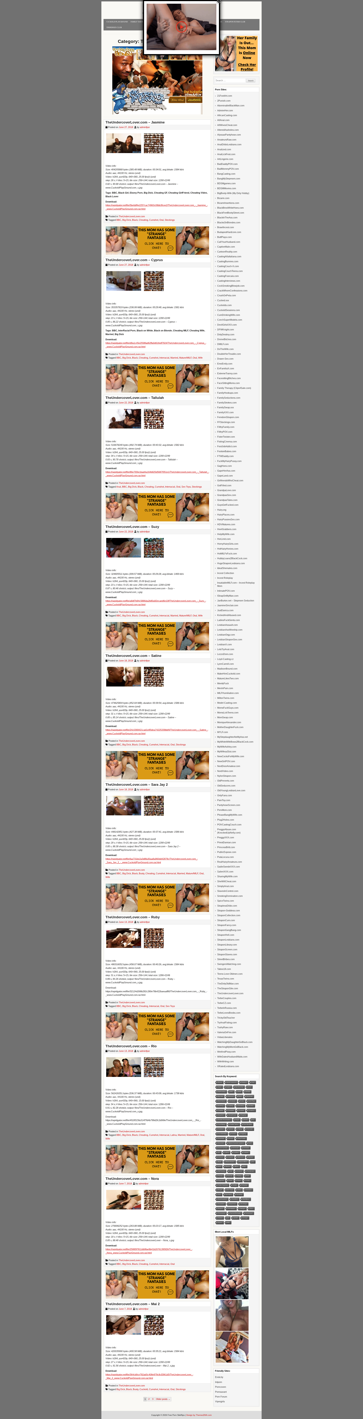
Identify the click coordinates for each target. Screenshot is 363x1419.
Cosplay (220, 1110)
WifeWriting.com (225, 1061)
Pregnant (221, 1180)
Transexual (249, 1213)
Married (174, 358)
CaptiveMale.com (226, 247)
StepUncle (232, 1204)
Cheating (143, 220)
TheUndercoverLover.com (132, 216)
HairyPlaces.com (225, 514)
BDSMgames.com (226, 183)
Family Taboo (234, 1124)
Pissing (239, 1176)
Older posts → (163, 1399)
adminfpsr (145, 127)
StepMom (235, 1199)
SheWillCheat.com (226, 881)
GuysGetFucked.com (227, 505)
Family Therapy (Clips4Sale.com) (234, 388)
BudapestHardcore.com (229, 232)
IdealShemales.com (227, 568)
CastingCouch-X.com (228, 266)
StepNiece (246, 1199)
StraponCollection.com (228, 915)
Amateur (244, 1082)
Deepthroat (232, 1115)
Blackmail (249, 1096)
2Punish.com (223, 101)
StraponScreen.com (227, 949)
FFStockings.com (226, 422)
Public (248, 1180)
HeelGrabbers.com (226, 529)
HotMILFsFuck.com (227, 553)
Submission (231, 1208)
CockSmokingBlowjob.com (230, 286)
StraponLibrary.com (227, 944)
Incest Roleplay (225, 578)
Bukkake (233, 1101)
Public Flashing (223, 1185)
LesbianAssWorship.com (229, 630)
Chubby (251, 1105)
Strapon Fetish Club (235, 22)
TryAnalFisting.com (227, 1022)
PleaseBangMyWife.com (229, 815)
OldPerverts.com (225, 781)
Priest (230, 1180)
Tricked (220, 1218)
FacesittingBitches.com (229, 378)
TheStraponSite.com (227, 988)
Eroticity (219, 1377)
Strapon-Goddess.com (228, 910)
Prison (239, 1180)
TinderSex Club (114, 27)
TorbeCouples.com (226, 998)
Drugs (237, 1120)
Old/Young (221, 1171)
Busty (141, 873)
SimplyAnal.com (225, 886)
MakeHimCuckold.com (228, 673)
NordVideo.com (225, 771)
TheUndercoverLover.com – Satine (133, 656)
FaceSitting (221, 1124)
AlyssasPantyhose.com (229, 135)
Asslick (228, 1087)
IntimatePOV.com (226, 591)
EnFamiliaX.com (225, 368)
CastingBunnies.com (227, 261)
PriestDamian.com (226, 842)
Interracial (164, 358)
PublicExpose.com (226, 852)
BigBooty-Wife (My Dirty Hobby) (233, 193)
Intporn (218, 1382)
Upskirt (236, 1218)
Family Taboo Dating (141, 22)
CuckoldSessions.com (228, 310)
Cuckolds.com (224, 305)
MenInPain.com (225, 688)
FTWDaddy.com (225, 456)
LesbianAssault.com (227, 625)
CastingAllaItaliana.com (229, 256)
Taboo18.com (224, 969)
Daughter (221, 1115)
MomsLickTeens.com (227, 712)
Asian (219, 1087)
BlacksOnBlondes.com (228, 222)
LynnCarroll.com (225, 664)
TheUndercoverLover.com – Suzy (132, 527)
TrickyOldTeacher (226, 1018)
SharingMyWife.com (227, 876)
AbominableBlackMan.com (230, 105)
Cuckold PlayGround (117, 22)
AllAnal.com (223, 120)
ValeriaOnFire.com (226, 1032)
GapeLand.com (225, 476)
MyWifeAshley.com (226, 747)
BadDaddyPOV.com (227, 164)
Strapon (220, 1208)
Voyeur (220, 1222)
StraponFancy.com (226, 925)
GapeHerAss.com (226, 471)
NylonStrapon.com (226, 776)
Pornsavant (221, 1392)
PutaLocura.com (225, 857)
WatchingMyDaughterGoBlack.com (234, 1042)
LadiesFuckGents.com (228, 620)
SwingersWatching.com (229, 964)
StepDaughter (222, 1199)
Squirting (239, 1194)
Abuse (220, 1082)
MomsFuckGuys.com (227, 708)
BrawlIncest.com (225, 227)
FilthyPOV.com (224, 432)
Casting (230, 1105)
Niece (237, 1166)
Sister (239, 1190)
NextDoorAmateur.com (228, 766)
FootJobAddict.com (227, 446)
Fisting (240, 1129)
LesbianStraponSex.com (229, 639)
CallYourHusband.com (228, 242)
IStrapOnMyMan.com (227, 596)
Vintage (245, 1218)
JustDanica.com (225, 610)
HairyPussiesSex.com (228, 519)
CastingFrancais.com (228, 276)
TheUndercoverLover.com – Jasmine (135, 122)
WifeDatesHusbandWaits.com (232, 1057)
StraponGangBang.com (229, 930)
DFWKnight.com (225, 329)
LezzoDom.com (225, 654)
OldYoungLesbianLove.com (231, 790)
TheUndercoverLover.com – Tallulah (134, 398)
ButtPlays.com (224, 237)
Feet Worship (247, 1124)
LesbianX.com (224, 644)
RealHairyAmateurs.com (229, 862)
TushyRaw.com (225, 1027)
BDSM (248, 1091)
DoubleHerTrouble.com (229, 354)
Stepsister (221, 1204)
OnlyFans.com (224, 795)
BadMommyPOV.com (228, 169)
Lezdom (220, 1157)
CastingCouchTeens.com (230, 271)
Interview (246, 1148)
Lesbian (246, 1152)
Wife (200, 358)
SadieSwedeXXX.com (228, 866)
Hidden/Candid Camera (236, 1143)
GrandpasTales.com (227, 500)
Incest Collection (225, 573)
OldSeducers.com (226, 785)
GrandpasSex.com (226, 495)
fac (253, 1120)
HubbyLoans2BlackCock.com (232, 558)
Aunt (249, 1087)
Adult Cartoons (232, 1082)
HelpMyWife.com (225, 534)
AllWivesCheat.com (227, 125)
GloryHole (221, 1138)
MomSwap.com (225, 717)
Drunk (246, 1120)
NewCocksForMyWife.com (230, 756)
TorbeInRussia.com (227, 1008)
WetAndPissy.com (226, 1052)
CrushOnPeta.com (226, 295)
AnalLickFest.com (226, 154)
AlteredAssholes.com (228, 130)
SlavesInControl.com (227, 891)
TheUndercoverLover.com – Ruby (132, 917)
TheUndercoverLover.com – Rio (131, 1046)
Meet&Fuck (223, 683)
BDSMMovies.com (226, 188)
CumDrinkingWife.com (228, 315)
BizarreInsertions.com (228, 203)
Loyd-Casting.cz (225, 659)
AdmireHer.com (225, 110)
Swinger (242, 1208)
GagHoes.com (224, 466)
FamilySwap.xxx (225, 407)
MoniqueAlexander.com (229, 722)
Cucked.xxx (223, 300)
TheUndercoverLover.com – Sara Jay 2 (136, 784)
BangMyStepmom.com (228, 178)
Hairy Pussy (241, 1138)
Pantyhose (250, 1171)
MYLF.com (222, 732)
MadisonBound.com (227, 669)
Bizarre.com (223, 198)
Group (231, 1138)
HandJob (221, 1143)
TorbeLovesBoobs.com (228, 1013)
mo (253, 1162)
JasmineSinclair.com (227, 605)
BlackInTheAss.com (227, 217)
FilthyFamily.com (225, 427)
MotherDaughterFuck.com (230, 727)
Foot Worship (222, 1134)
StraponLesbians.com (228, 940)
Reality (234, 1185)
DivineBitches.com (226, 339)
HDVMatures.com (226, 524)
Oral (161, 220)
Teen (251, 1208)
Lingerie (230, 1157)
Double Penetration (224, 1120)
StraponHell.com (225, 935)
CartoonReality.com (227, 251)
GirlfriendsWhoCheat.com (230, 480)
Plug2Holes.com (225, 820)
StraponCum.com (226, 920)
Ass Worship (239, 1087)
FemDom (221, 1129)
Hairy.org (221, 510)
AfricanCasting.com (227, 115)
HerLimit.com (224, 539)
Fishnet (230, 1129)
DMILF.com (223, 344)
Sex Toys (186, 487)
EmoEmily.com (224, 364)
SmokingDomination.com (230, 896)
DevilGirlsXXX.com (227, 325)
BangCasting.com (226, 174)
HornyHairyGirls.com (227, 544)
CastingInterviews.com (228, 281)
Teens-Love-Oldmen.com (229, 974)
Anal (118, 487)
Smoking (249, 1190)
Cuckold (144, 1389)
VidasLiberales (224, 1037)
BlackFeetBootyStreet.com (230, 213)
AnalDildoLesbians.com (229, 144)
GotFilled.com (224, 485)
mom (219, 1166)
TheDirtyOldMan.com (228, 983)
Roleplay (244, 1185)
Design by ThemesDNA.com (199, 1415)
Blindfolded (221, 1101)
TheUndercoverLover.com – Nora (132, 1179)
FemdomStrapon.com (228, 417)
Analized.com (224, 149)
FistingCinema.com (227, 441)
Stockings (170, 220)
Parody (220, 1176)
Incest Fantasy (222, 1148)
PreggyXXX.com (225, 837)
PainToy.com (223, 800)
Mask (219, 1162)
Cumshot (153, 220)
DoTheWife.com (225, 349)
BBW (239, 1091)
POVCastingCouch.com (229, 824)
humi (250, 1143)
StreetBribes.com (226, 959)
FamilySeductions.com (228, 398)
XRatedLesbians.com (228, 1066)
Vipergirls (220, 1401)
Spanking (228, 1194)
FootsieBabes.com (226, 451)
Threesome (221, 1213)
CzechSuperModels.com (229, 320)
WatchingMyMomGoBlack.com (232, 1047)
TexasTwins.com (225, 978)
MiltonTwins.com (225, 698)
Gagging (243, 1134)
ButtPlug (220, 1105)
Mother (228, 1166)
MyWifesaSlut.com (226, 751)
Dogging (243, 1115)
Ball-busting (221, 1091)
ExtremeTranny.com (227, 373)
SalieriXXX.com (225, 871)
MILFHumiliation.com (228, 693)
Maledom (241, 1157)
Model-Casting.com (227, 703)
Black (135, 220)
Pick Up (229, 1176)
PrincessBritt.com (226, 847)
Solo (219, 1194)
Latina (173, 1135)
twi (228, 1218)
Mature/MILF (185, 358)
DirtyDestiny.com (225, 334)
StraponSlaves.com (227, 954)
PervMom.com (224, 810)
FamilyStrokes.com (227, 402)
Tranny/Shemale (235, 1213)
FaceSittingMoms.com (228, 383)
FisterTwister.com (226, 437)
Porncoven (220, 1387)
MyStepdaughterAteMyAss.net (232, 737)
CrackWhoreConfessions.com (232, 290)
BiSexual (231, 1096)
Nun (244, 1166)
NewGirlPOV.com (226, 761)
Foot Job (250, 1129)
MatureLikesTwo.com (228, 678)
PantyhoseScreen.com (228, 805)
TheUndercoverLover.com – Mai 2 (132, 1304)
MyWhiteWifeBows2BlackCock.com (235, 742)
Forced (233, 1134)
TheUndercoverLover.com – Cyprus (134, 260)
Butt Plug (252, 1101)
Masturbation (230, 1162)
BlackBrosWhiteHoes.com (230, 208)
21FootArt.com (224, 96)
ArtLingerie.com (225, 159)
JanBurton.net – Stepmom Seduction (235, 600)
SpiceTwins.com (225, 901)
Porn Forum (221, 1396)
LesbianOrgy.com (226, 635)
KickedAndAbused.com (229, 615)
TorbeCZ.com (224, 1003)
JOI (219, 1152)
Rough (220, 1190)
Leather (236, 1152)
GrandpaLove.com (226, 490)
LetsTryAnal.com (225, 649)
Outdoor (239, 1171)
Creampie (231, 1110)
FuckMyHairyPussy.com (229, 461)
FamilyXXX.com (225, 412)
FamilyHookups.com (227, 393)
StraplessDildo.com (227, 906)
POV (247, 1176)
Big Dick (126, 220)
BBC (118, 220)
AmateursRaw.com (226, 139)
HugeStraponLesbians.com (231, 563)
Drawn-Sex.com (225, 359)
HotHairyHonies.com (227, 549)
